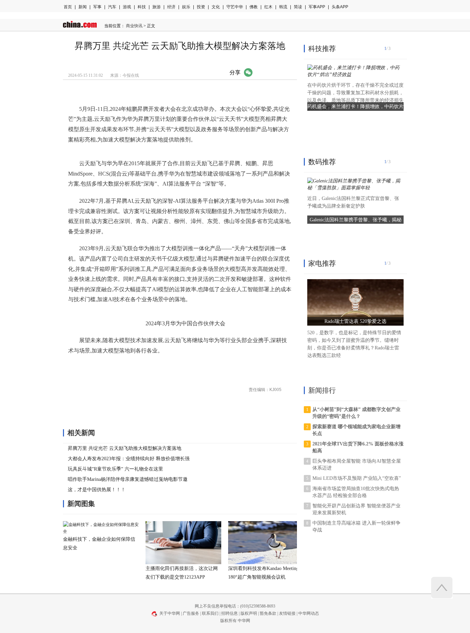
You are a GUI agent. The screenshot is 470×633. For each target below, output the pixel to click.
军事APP (317, 6)
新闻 (82, 6)
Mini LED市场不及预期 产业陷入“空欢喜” (356, 478)
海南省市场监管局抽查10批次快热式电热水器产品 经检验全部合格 (355, 492)
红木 (268, 6)
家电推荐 (322, 263)
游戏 (127, 6)
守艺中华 (234, 6)
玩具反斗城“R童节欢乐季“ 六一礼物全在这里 (115, 469)
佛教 (253, 6)
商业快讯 (134, 25)
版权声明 (249, 613)
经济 (171, 6)
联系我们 (210, 613)
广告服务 (191, 613)
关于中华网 (169, 613)
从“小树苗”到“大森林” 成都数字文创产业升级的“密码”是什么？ (356, 413)
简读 (298, 6)
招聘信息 (229, 613)
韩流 (283, 6)
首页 (68, 6)
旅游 (156, 6)
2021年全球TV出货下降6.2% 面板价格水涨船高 (358, 447)
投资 (201, 6)
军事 (97, 6)
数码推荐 (322, 162)
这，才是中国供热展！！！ (97, 489)
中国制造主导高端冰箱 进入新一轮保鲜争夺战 (356, 526)
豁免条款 (268, 613)
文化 (216, 6)
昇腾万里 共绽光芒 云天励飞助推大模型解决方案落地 (124, 448)
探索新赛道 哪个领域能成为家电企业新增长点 (356, 430)
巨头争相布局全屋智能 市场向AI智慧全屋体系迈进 (356, 464)
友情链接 (287, 613)
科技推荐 (322, 48)
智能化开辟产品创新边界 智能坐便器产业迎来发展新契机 (356, 509)
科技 (142, 6)
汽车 (112, 6)
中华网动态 (308, 613)
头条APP (340, 6)
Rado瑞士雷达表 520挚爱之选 (355, 321)
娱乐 (186, 6)
